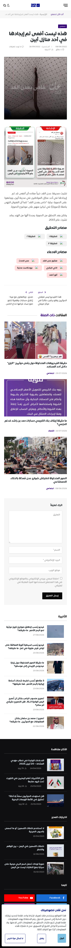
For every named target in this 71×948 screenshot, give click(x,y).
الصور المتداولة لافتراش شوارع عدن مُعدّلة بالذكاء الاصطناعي (39, 480)
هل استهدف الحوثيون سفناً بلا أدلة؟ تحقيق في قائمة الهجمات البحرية (26, 798)
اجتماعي (62, 26)
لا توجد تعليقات (15, 46)
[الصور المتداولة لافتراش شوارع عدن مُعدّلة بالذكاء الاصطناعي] (35, 455)
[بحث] (4, 5)
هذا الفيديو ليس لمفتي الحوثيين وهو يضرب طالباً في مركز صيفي (52, 300)
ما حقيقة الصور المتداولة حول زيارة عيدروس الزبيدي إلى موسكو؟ (27, 664)
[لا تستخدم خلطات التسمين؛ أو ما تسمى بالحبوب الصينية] (55, 832)
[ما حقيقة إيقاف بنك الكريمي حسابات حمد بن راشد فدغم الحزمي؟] (35, 397)
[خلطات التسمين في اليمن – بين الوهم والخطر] (55, 850)
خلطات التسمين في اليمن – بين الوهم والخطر (25, 848)
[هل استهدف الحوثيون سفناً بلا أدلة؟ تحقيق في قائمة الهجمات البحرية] (55, 800)
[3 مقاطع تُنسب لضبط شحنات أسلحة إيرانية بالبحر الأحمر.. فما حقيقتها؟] (55, 685)
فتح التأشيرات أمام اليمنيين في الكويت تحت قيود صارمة (25, 780)
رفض (41, 938)
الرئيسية (43, 14)
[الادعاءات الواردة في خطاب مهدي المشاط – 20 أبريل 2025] (55, 765)
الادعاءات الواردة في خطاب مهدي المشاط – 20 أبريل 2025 (27, 762)
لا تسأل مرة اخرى (15, 938)
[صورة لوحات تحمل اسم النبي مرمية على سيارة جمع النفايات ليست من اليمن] (55, 868)
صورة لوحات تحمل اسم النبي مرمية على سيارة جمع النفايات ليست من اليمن (24, 865)
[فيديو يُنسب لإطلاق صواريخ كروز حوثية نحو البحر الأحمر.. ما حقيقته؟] (55, 631)
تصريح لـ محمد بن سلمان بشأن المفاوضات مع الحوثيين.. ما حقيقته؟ (27, 720)
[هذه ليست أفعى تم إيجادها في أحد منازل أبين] (35, 71)
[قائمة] (65, 5)
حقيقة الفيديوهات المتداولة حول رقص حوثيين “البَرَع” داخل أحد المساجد (37, 365)
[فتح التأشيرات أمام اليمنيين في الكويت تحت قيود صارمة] (55, 782)
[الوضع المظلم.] (8, 5)
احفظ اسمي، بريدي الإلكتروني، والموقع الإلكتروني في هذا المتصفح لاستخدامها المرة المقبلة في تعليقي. (35, 582)
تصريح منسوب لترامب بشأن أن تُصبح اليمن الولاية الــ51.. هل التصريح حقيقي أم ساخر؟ (25, 702)
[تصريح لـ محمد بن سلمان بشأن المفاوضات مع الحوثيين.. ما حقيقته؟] (55, 722)
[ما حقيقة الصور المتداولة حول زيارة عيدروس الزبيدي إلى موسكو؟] (55, 667)
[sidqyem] (35, 5)
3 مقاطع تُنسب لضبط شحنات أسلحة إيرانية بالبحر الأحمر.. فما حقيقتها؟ (26, 682)
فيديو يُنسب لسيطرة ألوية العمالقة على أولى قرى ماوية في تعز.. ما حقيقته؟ (24, 646)
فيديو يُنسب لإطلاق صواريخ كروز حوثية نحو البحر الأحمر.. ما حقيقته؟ (25, 628)
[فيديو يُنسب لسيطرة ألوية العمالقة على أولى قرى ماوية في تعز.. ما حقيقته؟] (55, 649)
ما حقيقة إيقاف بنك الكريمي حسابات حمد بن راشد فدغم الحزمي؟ (36, 423)
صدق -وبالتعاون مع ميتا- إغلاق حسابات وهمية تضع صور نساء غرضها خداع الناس (19, 300)
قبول (62, 938)
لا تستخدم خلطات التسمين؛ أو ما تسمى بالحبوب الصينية (24, 830)
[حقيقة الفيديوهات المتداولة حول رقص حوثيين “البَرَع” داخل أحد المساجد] (35, 340)
